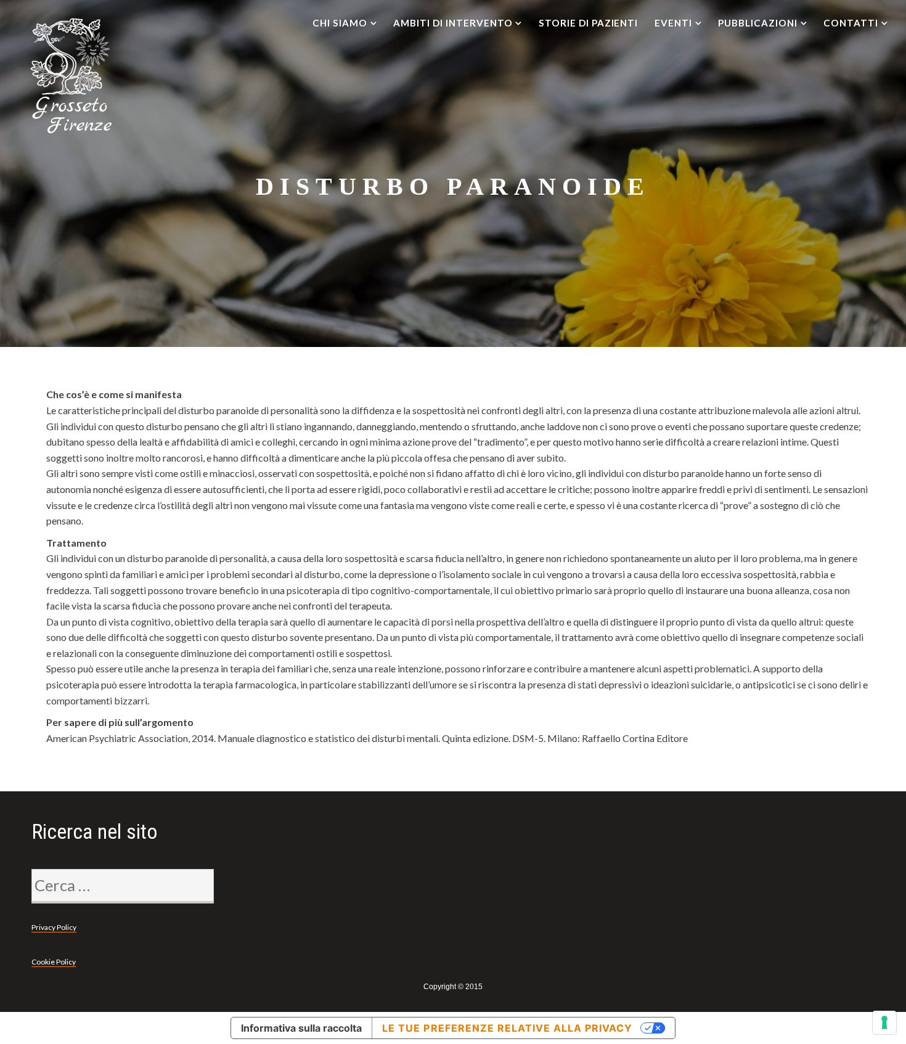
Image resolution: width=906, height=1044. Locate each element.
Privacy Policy (53, 927)
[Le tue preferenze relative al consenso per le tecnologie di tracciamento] (884, 1022)
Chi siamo (339, 22)
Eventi (673, 22)
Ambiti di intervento (452, 22)
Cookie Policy (53, 961)
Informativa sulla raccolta (301, 1028)
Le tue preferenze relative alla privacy (507, 1028)
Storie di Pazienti (588, 22)
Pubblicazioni (757, 22)
